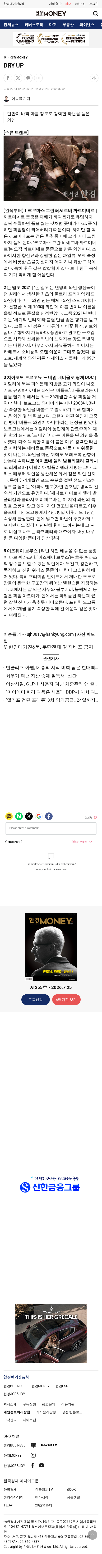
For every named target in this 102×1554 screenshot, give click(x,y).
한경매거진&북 (14, 3)
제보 (68, 3)
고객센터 (10, 1420)
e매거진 (80, 3)
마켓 (53, 25)
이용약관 (67, 1404)
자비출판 (55, 3)
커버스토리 (33, 25)
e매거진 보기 (66, 999)
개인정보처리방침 (17, 1412)
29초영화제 (43, 1505)
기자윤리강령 (46, 1412)
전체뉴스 (11, 25)
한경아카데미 (13, 1497)
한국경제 (10, 1489)
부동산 (68, 25)
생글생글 (73, 1497)
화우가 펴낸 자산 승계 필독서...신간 (41, 676)
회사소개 (10, 1404)
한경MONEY (19, 57)
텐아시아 (41, 1497)
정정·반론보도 (72, 1412)
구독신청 (35, 999)
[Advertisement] (51, 1090)
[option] (51, 38)
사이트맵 (29, 1420)
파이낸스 (87, 25)
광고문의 (48, 1404)
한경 (15, 1386)
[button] (94, 4)
